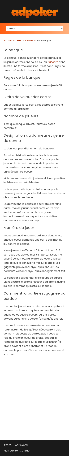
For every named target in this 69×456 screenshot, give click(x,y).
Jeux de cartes (25, 40)
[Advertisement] (34, 395)
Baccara (52, 62)
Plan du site (11, 450)
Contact (25, 450)
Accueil (8, 40)
